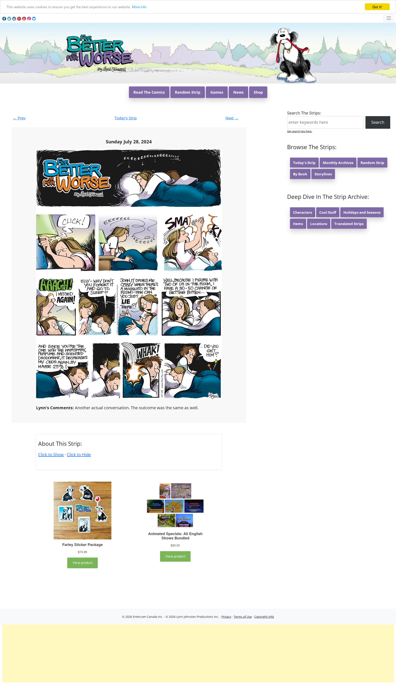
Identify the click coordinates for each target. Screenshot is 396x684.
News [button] (238, 92)
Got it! (377, 6)
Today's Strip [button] (304, 162)
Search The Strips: (304, 113)
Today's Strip (125, 118)
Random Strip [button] (187, 92)
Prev (19, 118)
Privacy (226, 617)
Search (377, 122)
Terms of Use (243, 617)
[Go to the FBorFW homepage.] (99, 52)
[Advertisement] (198, 653)
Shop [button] (258, 92)
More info (139, 6)
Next (231, 118)
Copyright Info (264, 617)
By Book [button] (300, 174)
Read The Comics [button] (149, 92)
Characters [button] (302, 212)
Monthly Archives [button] (338, 162)
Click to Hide (79, 454)
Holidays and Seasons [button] (362, 212)
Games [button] (216, 92)
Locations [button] (318, 223)
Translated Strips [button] (349, 223)
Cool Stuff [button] (327, 212)
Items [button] (298, 223)
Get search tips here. (299, 131)
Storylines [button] (323, 174)
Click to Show (51, 454)
